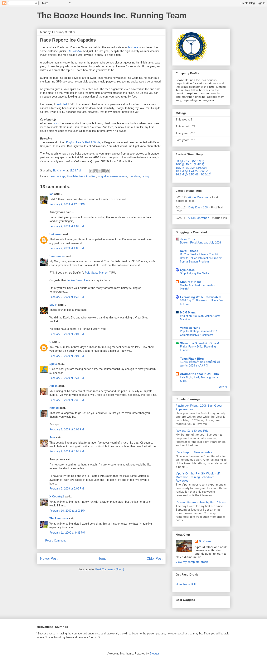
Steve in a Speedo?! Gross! (199, 343)
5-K (69, 51)
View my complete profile (192, 561)
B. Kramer (206, 541)
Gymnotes (187, 269)
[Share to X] (99, 171)
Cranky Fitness (191, 281)
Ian (51, 193)
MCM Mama (188, 312)
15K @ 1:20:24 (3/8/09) (191, 167)
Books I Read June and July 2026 (200, 242)
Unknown (55, 234)
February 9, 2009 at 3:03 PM (66, 429)
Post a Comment (55, 540)
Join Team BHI (186, 584)
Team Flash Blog (192, 358)
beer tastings (57, 176)
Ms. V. (53, 304)
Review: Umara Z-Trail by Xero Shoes (200, 502)
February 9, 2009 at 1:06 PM (66, 248)
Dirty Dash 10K (198, 207)
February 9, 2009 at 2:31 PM (66, 377)
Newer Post (48, 558)
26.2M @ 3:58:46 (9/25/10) (194, 174)
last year (133, 47)
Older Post (154, 558)
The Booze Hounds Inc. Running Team (112, 15)
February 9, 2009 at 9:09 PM (66, 488)
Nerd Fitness (189, 250)
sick (56, 123)
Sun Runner (57, 256)
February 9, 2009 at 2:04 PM (66, 356)
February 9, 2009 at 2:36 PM (66, 400)
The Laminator (58, 518)
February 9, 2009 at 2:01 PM (66, 334)
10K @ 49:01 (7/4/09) (190, 164)
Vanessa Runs (190, 327)
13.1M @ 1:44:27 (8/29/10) (194, 171)
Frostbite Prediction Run (81, 176)
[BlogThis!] (95, 171)
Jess (52, 437)
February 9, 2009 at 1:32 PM (66, 296)
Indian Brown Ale (77, 280)
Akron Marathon (198, 197)
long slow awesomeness (112, 176)
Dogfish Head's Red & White (83, 142)
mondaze (134, 176)
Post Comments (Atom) (109, 569)
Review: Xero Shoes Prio (192, 430)
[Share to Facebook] (103, 171)
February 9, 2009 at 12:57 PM (67, 204)
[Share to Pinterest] (107, 171)
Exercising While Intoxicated (200, 297)
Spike (53, 363)
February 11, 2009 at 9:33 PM (67, 532)
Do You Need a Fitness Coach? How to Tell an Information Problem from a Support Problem (201, 258)
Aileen (53, 385)
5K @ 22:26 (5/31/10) (190, 161)
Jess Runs (187, 239)
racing (145, 176)
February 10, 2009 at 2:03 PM (67, 510)
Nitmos (54, 407)
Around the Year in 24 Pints (199, 373)
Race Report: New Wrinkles (194, 452)
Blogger (154, 653)
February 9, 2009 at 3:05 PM (66, 451)
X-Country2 (56, 496)
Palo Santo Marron (96, 272)
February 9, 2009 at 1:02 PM (66, 226)
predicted (61, 104)
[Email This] (91, 171)
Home (102, 558)
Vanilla (77, 51)
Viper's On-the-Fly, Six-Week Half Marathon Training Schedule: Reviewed (198, 477)
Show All (223, 387)
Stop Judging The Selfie (194, 273)
